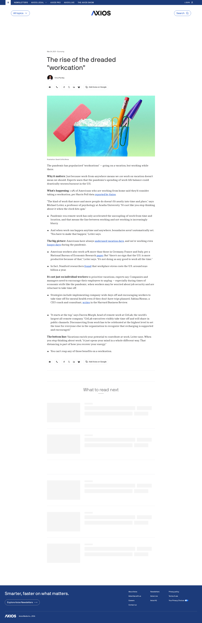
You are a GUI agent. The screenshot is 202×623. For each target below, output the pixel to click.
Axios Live (69, 2)
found (87, 266)
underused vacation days (109, 241)
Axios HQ (153, 600)
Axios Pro (55, 2)
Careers (131, 600)
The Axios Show (86, 2)
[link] (50, 87)
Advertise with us (134, 596)
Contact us (132, 605)
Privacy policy (174, 591)
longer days (54, 245)
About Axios (132, 591)
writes (86, 302)
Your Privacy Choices (176, 600)
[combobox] (39, 2)
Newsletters (21, 2)
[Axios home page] (8, 2)
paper (100, 255)
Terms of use (173, 596)
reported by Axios (105, 194)
